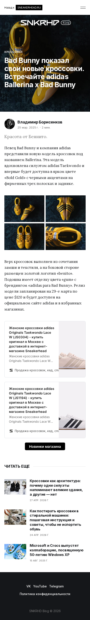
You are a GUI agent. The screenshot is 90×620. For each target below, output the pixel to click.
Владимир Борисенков (39, 122)
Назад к (22, 7)
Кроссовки (13, 52)
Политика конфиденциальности (45, 594)
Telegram (56, 586)
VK (28, 586)
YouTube (40, 586)
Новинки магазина (45, 446)
